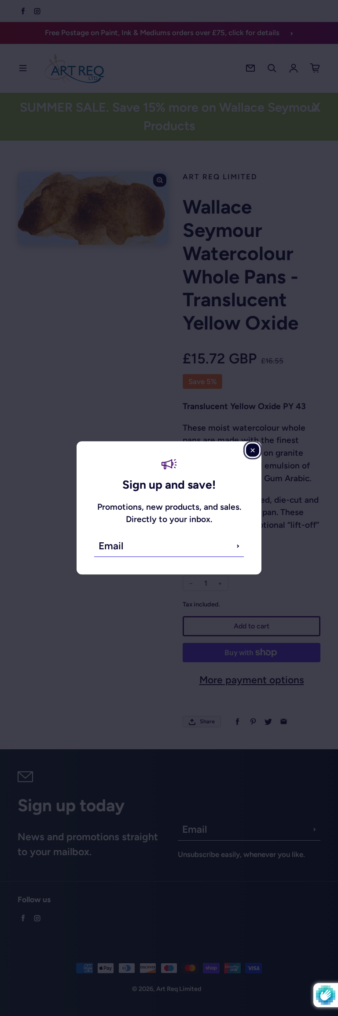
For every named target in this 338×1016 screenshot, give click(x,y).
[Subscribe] (238, 546)
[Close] (252, 450)
